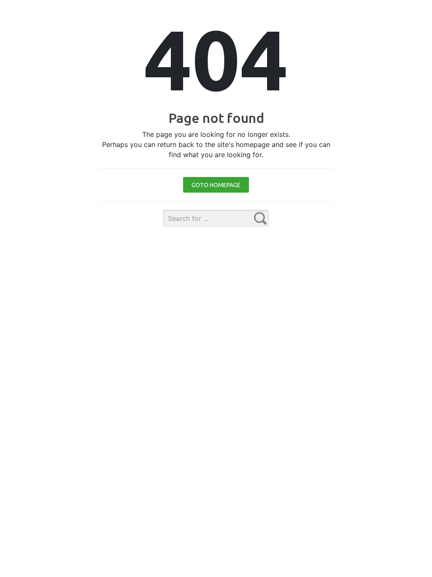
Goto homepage (216, 185)
